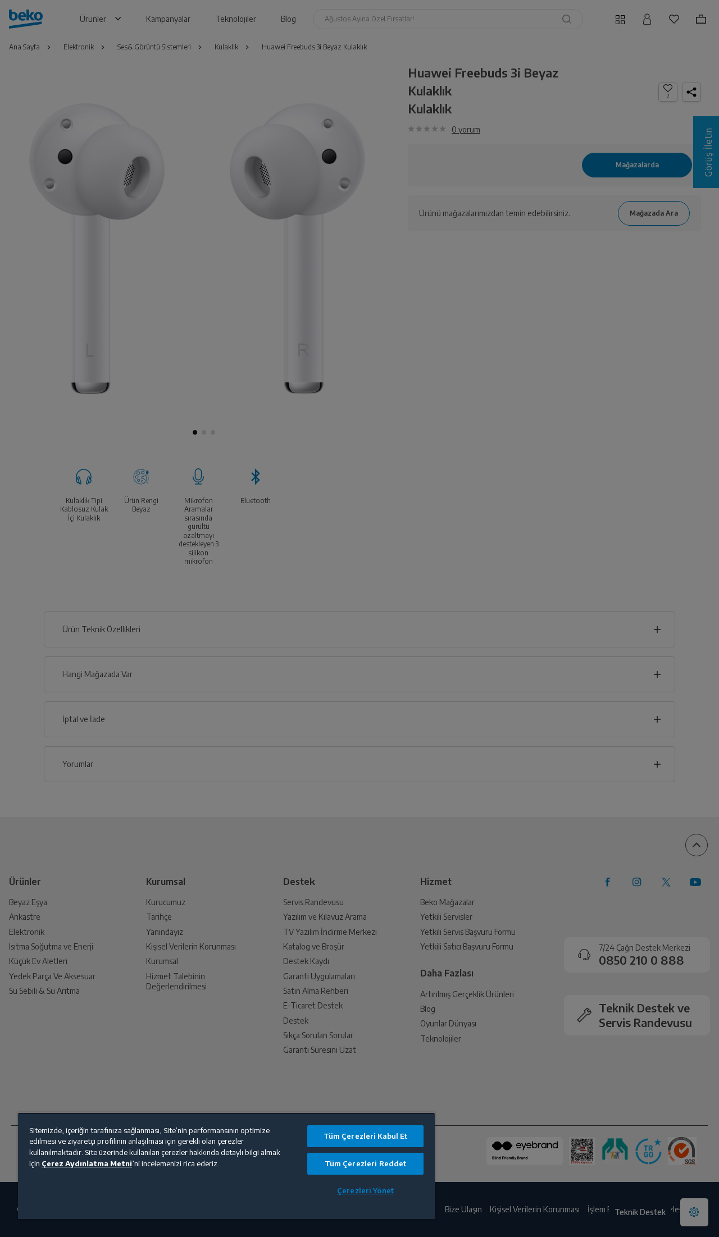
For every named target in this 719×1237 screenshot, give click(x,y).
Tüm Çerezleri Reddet (366, 1163)
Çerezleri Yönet (365, 1190)
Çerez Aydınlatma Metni (87, 1163)
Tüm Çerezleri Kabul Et (366, 1135)
